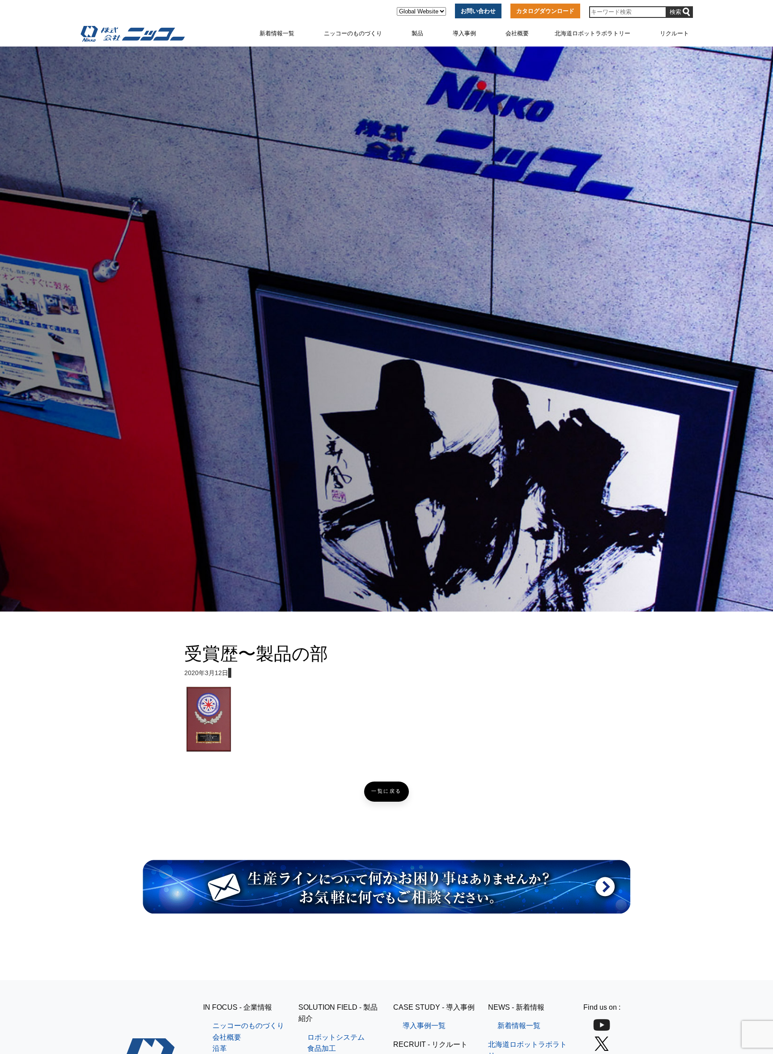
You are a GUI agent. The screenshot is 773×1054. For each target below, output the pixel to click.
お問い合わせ (478, 11)
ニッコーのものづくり (353, 33)
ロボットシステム (336, 1037)
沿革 (219, 1048)
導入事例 (464, 33)
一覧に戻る (386, 791)
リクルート (674, 33)
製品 (417, 33)
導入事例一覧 (424, 1025)
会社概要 (517, 33)
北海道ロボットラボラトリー (592, 33)
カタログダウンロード (545, 11)
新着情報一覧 (276, 33)
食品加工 (321, 1048)
